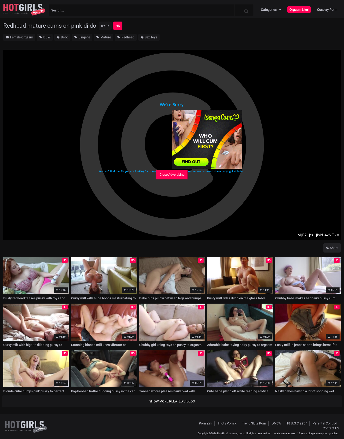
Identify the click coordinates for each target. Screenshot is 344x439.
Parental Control (325, 423)
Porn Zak (205, 423)
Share (333, 248)
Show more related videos (172, 401)
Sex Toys (150, 37)
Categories (269, 9)
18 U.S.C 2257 (296, 423)
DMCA (276, 423)
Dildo (64, 37)
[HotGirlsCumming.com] (24, 9)
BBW (46, 37)
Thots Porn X (227, 423)
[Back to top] (331, 425)
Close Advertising (172, 174)
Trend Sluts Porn (254, 423)
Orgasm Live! (299, 9)
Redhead (127, 37)
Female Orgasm (21, 37)
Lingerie (84, 37)
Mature (105, 37)
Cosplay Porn (327, 9)
